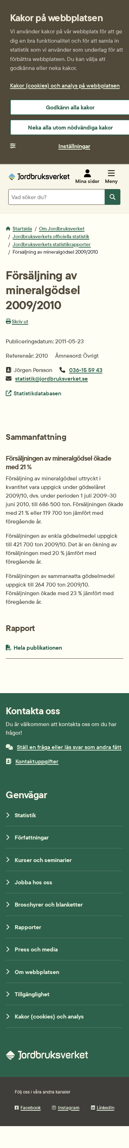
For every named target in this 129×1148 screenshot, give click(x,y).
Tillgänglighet (32, 994)
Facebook (30, 1107)
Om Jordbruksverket (62, 228)
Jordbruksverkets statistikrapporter (52, 244)
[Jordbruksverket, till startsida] (39, 176)
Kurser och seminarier (43, 860)
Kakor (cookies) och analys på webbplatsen (65, 85)
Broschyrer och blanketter (49, 904)
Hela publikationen (54, 647)
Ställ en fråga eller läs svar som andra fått (69, 747)
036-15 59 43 (85, 369)
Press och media (36, 949)
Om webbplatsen (37, 971)
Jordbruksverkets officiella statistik (51, 236)
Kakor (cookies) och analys (49, 1016)
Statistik (25, 815)
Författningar (32, 837)
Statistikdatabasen (37, 393)
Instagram (68, 1107)
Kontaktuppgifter (36, 761)
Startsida (22, 228)
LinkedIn (105, 1107)
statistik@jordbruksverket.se (51, 378)
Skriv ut (20, 321)
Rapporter (28, 927)
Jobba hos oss (33, 882)
